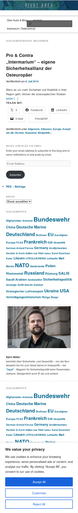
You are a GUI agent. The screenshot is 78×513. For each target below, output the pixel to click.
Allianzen (46, 129)
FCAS (19, 242)
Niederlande (37, 266)
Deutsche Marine (31, 227)
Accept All (39, 482)
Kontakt (37, 20)
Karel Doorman (61, 253)
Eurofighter (61, 235)
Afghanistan (13, 220)
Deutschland (20, 234)
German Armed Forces (19, 248)
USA (64, 290)
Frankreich (35, 241)
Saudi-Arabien (16, 279)
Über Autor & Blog (17, 20)
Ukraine (51, 291)
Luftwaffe (52, 258)
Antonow (27, 220)
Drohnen (41, 235)
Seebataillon (35, 279)
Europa (57, 129)
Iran (40, 253)
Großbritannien (58, 248)
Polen (50, 265)
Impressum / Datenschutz (21, 28)
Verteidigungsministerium (23, 297)
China (10, 227)
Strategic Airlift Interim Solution (24, 285)
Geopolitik (59, 242)
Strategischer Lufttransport (24, 291)
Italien (47, 253)
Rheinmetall (14, 273)
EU (51, 234)
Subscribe (15, 174)
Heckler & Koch (15, 253)
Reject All (39, 504)
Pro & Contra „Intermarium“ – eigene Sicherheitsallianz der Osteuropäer (30, 65)
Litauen (19, 258)
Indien (29, 253)
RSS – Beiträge (15, 186)
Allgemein (34, 129)
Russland (30, 133)
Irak (35, 253)
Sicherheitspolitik (57, 279)
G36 (50, 242)
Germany (41, 248)
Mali (61, 258)
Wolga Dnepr (50, 297)
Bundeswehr (51, 219)
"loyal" (10, 369)
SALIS (63, 273)
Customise (39, 493)
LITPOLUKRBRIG (36, 258)
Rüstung (51, 273)
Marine (10, 266)
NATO (22, 265)
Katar (9, 258)
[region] (39, 477)
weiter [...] (12, 98)
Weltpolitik (44, 133)
